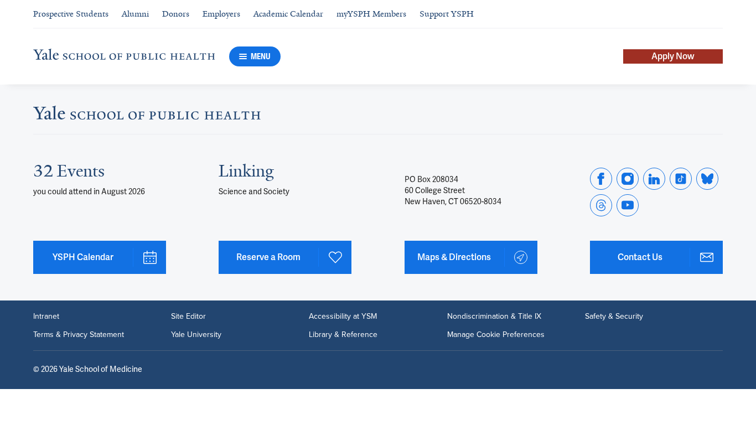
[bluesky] (707, 179)
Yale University (196, 334)
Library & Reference (343, 334)
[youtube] (628, 205)
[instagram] (628, 179)
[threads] (601, 205)
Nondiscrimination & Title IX (494, 316)
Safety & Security (614, 316)
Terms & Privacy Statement (78, 334)
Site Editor (188, 316)
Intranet (46, 316)
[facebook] (601, 179)
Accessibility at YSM (343, 316)
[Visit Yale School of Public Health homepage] (147, 116)
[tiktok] (681, 179)
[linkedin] (654, 179)
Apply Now (673, 56)
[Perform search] (716, 14)
